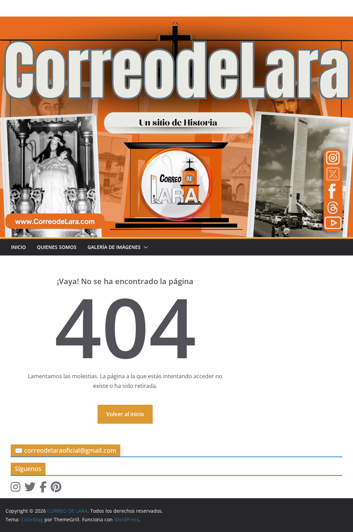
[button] (144, 247)
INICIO (18, 247)
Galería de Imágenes (114, 247)
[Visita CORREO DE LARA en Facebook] (43, 489)
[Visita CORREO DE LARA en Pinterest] (56, 489)
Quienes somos (57, 247)
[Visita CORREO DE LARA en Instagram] (15, 489)
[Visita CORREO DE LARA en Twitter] (30, 489)
